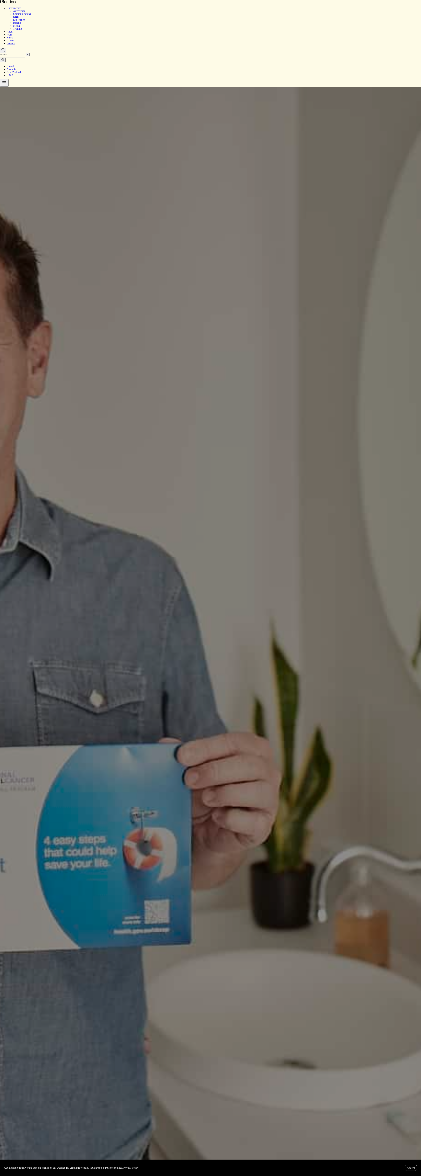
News (10, 37)
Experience (19, 19)
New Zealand (14, 72)
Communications (22, 13)
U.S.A (10, 75)
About (10, 31)
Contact (11, 43)
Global (10, 66)
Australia (11, 69)
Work (9, 34)
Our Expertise (14, 8)
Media (16, 25)
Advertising (19, 11)
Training (17, 28)
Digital (16, 16)
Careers (10, 40)
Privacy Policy (130, 1167)
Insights (17, 22)
